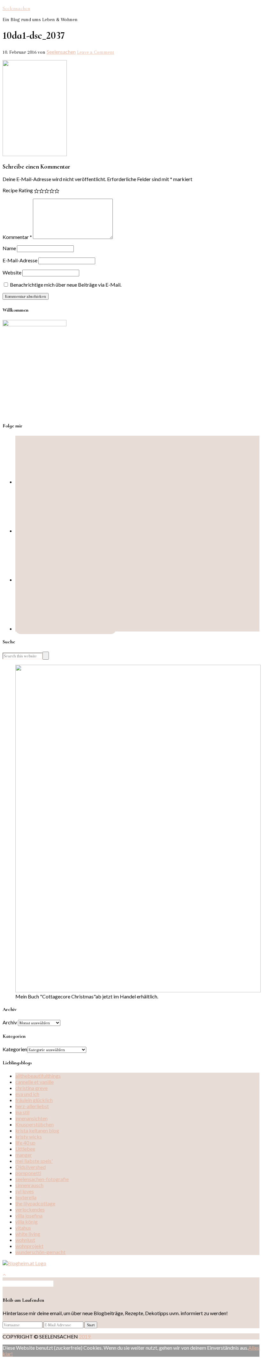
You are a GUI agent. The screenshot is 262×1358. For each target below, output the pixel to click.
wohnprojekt (29, 1246)
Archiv (10, 1022)
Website (12, 272)
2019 (85, 1336)
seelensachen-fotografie (42, 1179)
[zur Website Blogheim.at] (24, 1263)
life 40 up (25, 1143)
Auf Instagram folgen (30, 1284)
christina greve (31, 1088)
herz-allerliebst (32, 1106)
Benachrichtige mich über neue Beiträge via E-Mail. (65, 285)
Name (9, 248)
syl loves (24, 1191)
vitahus (23, 1228)
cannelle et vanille (34, 1082)
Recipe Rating (18, 190)
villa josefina (28, 1215)
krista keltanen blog (37, 1130)
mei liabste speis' (34, 1161)
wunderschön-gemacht (40, 1252)
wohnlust (25, 1240)
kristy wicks (28, 1136)
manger (23, 1155)
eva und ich (27, 1094)
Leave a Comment (95, 52)
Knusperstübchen (34, 1124)
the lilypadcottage (35, 1203)
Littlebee (25, 1149)
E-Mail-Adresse (20, 260)
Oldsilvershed (30, 1167)
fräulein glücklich (34, 1100)
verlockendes (30, 1209)
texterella (25, 1197)
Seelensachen (16, 8)
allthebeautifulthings (38, 1076)
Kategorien (15, 1049)
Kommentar (17, 237)
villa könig (26, 1222)
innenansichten (31, 1118)
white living (27, 1234)
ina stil (22, 1112)
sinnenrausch (29, 1185)
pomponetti (28, 1173)
